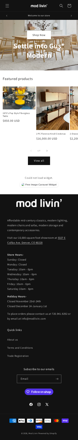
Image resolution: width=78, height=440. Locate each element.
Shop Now (39, 34)
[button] (7, 6)
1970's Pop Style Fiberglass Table (16, 114)
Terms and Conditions (20, 347)
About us (12, 339)
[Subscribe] (57, 379)
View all (39, 160)
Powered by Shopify (47, 433)
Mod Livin (33, 433)
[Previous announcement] (7, 16)
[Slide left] (31, 151)
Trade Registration (18, 355)
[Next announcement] (71, 16)
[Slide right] (47, 151)
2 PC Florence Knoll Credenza (51, 133)
